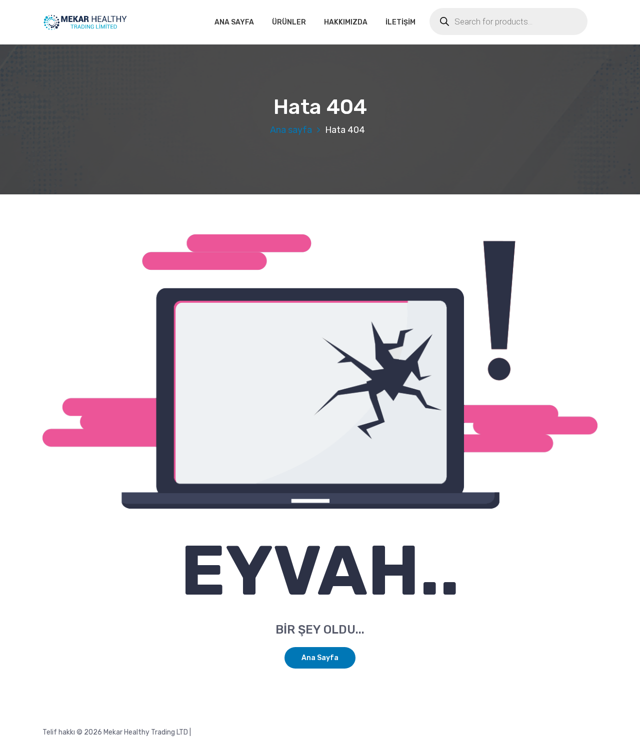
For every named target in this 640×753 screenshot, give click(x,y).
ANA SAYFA (234, 22)
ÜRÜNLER (289, 22)
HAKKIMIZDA (346, 22)
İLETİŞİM (401, 22)
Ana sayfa (291, 129)
